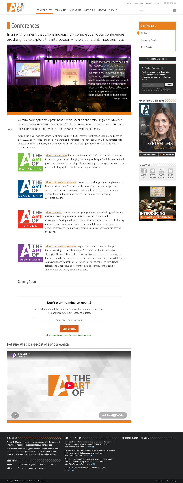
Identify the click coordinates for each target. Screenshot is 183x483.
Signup (169, 84)
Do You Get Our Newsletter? (154, 68)
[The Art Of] (15, 11)
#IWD (80, 442)
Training (60, 10)
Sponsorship (138, 3)
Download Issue (167, 154)
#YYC (106, 444)
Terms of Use (160, 481)
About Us (32, 468)
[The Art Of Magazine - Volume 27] (157, 127)
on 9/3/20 (89, 447)
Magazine (75, 10)
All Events (145, 33)
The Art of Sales (54, 212)
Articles (89, 10)
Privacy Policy (167, 88)
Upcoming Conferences (157, 58)
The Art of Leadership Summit (61, 182)
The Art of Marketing (56, 155)
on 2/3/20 (90, 464)
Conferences (44, 10)
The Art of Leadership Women (61, 246)
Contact (157, 3)
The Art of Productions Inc (161, 90)
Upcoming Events (149, 40)
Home (128, 3)
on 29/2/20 (68, 470)
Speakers (148, 3)
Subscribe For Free (149, 154)
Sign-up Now (69, 329)
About (113, 10)
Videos (102, 10)
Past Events (146, 47)
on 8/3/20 (87, 455)
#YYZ (93, 444)
